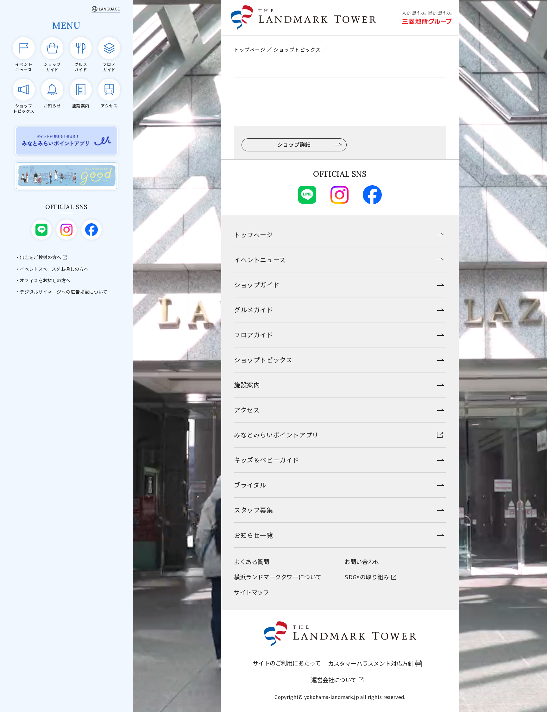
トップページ (250, 49)
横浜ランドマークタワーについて (278, 577)
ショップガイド (257, 284)
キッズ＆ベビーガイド (266, 459)
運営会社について (333, 680)
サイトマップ (251, 592)
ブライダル (250, 484)
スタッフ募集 (253, 509)
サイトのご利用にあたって (287, 663)
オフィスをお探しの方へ (45, 280)
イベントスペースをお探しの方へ (54, 269)
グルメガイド (253, 309)
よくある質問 (251, 561)
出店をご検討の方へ (40, 257)
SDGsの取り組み (366, 577)
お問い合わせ (362, 561)
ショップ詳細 (294, 144)
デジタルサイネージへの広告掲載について (63, 292)
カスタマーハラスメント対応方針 (370, 663)
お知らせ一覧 (253, 535)
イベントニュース (260, 259)
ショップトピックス (297, 49)
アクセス (247, 409)
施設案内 (247, 384)
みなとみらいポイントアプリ (276, 434)
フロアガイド (253, 334)
